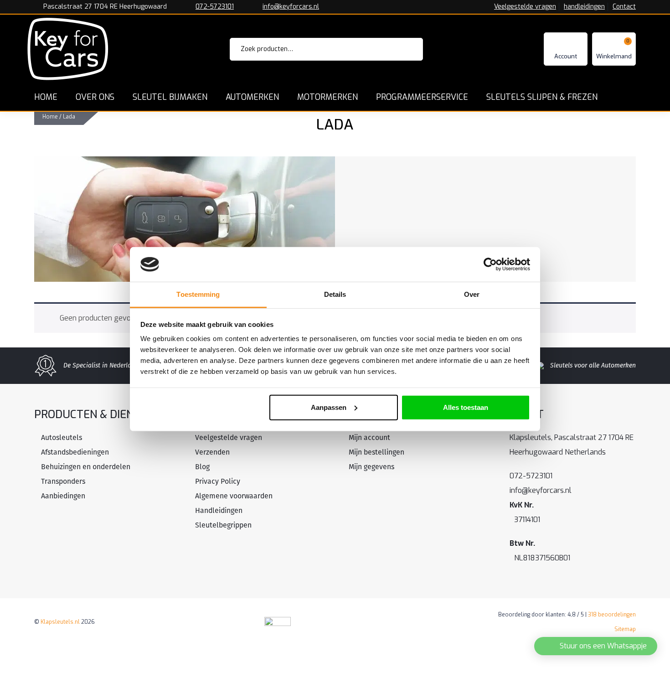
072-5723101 (215, 7)
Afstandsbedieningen (75, 452)
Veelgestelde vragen (525, 7)
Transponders (63, 481)
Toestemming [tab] (198, 294)
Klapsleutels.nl (60, 622)
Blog (202, 466)
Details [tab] (335, 294)
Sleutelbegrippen (223, 525)
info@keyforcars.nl (291, 7)
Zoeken (403, 49)
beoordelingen (612, 614)
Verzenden (212, 452)
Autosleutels (61, 437)
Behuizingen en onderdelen (85, 466)
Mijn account (369, 437)
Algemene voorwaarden (234, 496)
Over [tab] (471, 294)
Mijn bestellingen (376, 452)
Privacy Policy (217, 481)
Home (50, 116)
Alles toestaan (465, 407)
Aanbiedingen (63, 496)
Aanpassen (328, 407)
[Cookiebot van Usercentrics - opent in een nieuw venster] (490, 264)
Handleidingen (218, 510)
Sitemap (625, 629)
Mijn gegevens (371, 466)
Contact (624, 7)
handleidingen (584, 7)
